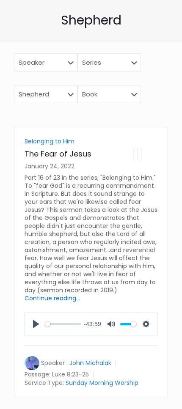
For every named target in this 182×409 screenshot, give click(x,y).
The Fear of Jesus (58, 153)
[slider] (63, 324)
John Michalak (90, 363)
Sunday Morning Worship (102, 382)
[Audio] (135, 154)
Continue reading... (52, 298)
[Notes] (140, 154)
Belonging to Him (49, 141)
